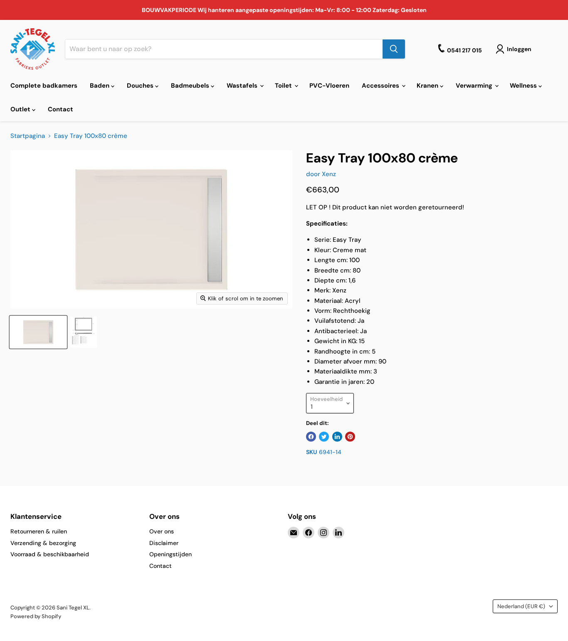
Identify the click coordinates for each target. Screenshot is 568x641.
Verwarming (475, 85)
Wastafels (243, 85)
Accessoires (381, 85)
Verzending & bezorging (43, 543)
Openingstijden (170, 554)
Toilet (284, 85)
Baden (100, 85)
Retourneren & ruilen (38, 531)
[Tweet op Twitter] (324, 437)
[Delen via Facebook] (311, 437)
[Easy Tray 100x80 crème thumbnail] (38, 332)
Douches (141, 85)
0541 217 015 (464, 50)
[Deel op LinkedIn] (337, 437)
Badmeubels (191, 85)
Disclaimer (163, 543)
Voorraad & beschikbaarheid (49, 554)
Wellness (524, 85)
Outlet (21, 109)
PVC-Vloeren (329, 85)
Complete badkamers (43, 85)
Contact (60, 109)
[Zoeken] (394, 49)
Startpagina (27, 136)
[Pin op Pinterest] (350, 437)
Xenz (329, 174)
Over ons (161, 531)
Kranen (428, 85)
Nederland (521, 606)
